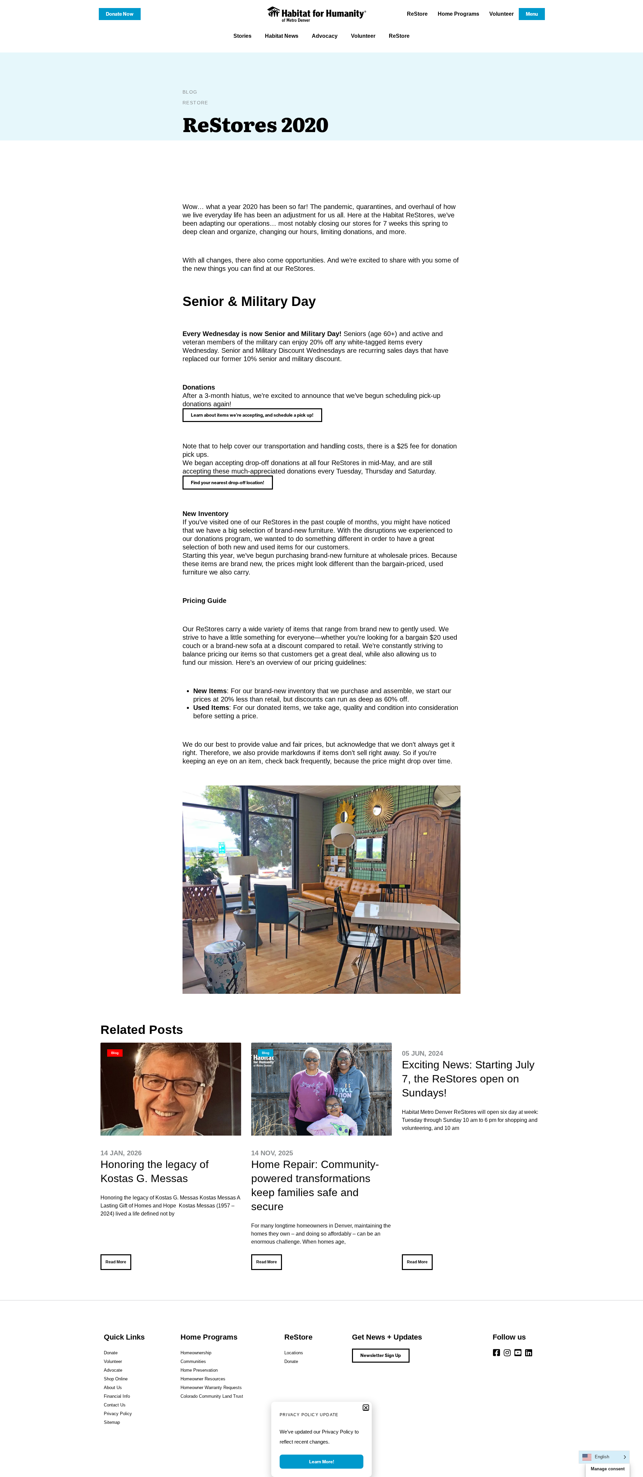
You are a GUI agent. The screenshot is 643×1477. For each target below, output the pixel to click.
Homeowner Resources (203, 1378)
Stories (242, 36)
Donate (111, 1352)
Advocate (113, 1370)
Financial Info (117, 1396)
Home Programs (458, 14)
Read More (115, 1262)
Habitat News (281, 36)
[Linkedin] (529, 1353)
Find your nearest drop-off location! (227, 482)
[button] (365, 1407)
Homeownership (196, 1352)
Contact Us (115, 1404)
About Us (113, 1387)
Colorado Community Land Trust (212, 1396)
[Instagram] (507, 1353)
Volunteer (501, 14)
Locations (293, 1352)
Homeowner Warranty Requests (211, 1387)
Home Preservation (199, 1370)
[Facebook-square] (497, 1353)
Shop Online (116, 1378)
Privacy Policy (118, 1413)
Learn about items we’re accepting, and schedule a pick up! (252, 415)
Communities (193, 1361)
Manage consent (608, 1468)
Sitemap (112, 1422)
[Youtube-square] (518, 1353)
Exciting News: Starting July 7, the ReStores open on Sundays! (468, 1079)
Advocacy (325, 36)
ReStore (417, 14)
